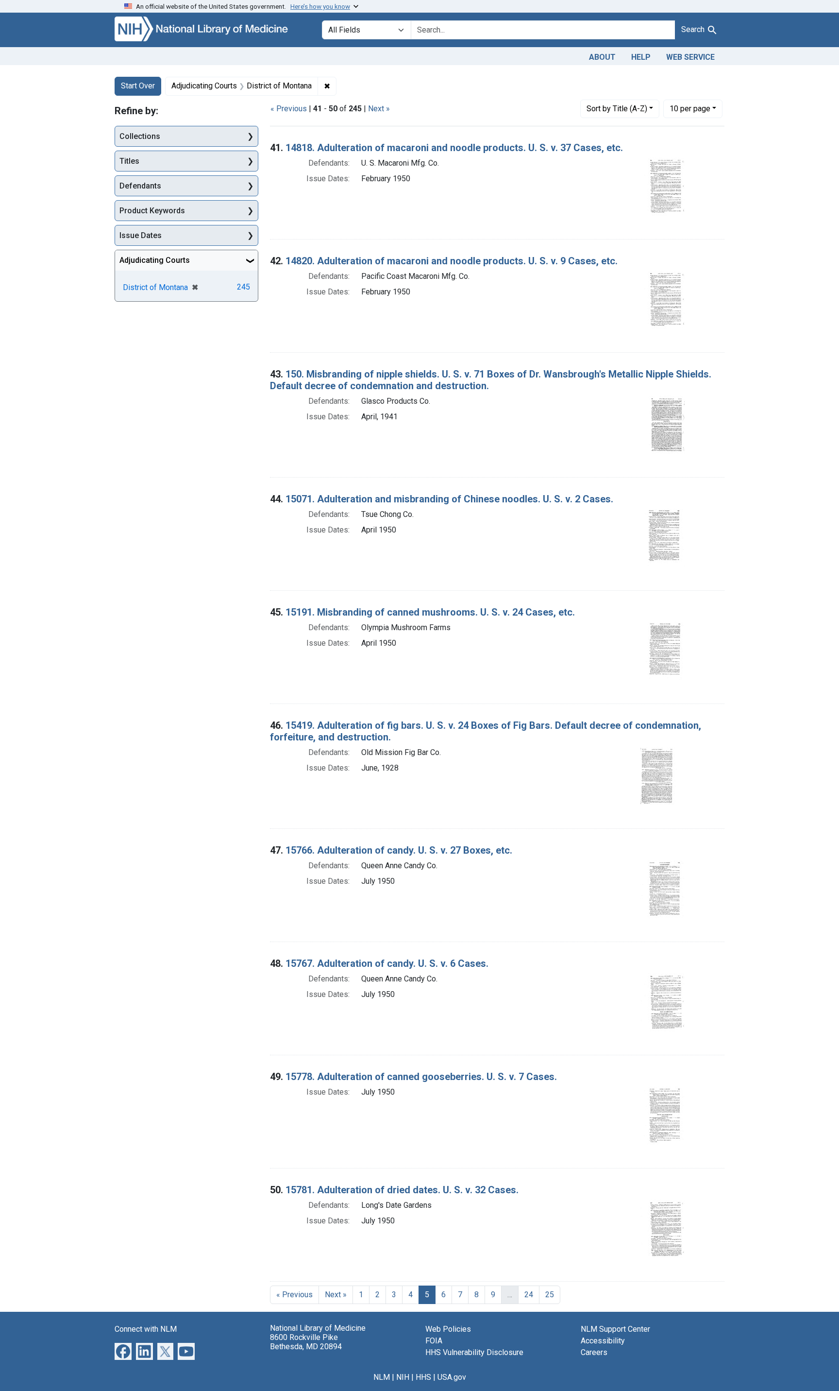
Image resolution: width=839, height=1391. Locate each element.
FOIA (433, 1340)
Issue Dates (140, 235)
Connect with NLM (146, 1329)
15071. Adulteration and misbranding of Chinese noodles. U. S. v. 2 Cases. (449, 499)
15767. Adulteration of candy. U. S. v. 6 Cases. (386, 963)
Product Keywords (152, 210)
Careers (594, 1352)
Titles (129, 161)
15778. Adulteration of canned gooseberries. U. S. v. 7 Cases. (421, 1076)
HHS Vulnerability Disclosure (474, 1352)
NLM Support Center (615, 1329)
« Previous (288, 108)
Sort (617, 108)
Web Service (690, 57)
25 (549, 1294)
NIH (402, 1377)
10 (690, 108)
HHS (423, 1377)
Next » (379, 108)
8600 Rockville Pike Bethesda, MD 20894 (306, 1342)
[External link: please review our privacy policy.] (123, 1350)
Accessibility (603, 1340)
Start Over (138, 85)
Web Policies (448, 1329)
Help (641, 57)
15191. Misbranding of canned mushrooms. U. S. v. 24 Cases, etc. (430, 612)
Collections (139, 136)
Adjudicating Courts (154, 260)
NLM (381, 1377)
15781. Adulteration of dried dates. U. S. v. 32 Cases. (402, 1190)
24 (528, 1294)
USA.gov (451, 1377)
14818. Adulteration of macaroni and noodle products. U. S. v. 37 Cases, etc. (454, 148)
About (602, 57)
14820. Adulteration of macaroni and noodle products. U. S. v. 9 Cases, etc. (451, 261)
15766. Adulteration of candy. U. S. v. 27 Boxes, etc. (398, 850)
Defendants (140, 185)
